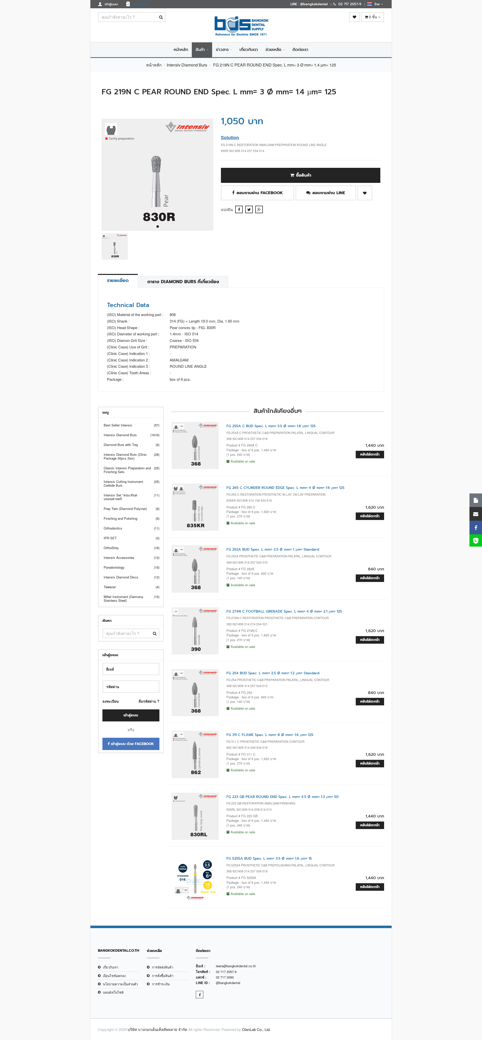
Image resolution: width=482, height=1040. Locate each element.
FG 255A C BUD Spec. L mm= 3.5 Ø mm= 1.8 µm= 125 (271, 426)
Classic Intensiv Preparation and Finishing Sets (128, 470)
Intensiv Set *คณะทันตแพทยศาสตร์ (128, 497)
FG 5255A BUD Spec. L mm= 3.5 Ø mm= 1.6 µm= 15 (269, 858)
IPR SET (128, 538)
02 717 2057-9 (226, 971)
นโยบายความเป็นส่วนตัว (120, 984)
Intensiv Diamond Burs (187, 65)
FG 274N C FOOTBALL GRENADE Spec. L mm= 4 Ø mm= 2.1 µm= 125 (284, 611)
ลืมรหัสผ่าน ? (149, 701)
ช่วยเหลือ (273, 50)
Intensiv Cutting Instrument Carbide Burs (128, 483)
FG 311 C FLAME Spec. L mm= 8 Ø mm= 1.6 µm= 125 (269, 734)
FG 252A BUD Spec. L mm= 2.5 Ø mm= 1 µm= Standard (272, 549)
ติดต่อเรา (300, 50)
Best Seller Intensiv (128, 425)
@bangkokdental (228, 982)
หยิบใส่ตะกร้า (370, 454)
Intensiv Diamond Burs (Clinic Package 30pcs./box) (128, 456)
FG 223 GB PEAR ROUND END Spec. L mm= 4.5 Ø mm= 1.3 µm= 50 (282, 796)
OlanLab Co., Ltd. (256, 1029)
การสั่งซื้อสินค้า (162, 975)
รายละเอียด (118, 280)
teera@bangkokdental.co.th (236, 965)
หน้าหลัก (181, 50)
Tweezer (128, 587)
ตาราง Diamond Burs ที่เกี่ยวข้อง (183, 281)
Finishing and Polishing (128, 518)
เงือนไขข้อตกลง (114, 975)
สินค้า (200, 50)
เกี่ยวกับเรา (248, 50)
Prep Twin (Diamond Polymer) (128, 508)
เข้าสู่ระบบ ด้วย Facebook (132, 744)
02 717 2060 (225, 977)
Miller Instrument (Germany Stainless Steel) (128, 598)
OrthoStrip (128, 548)
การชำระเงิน (161, 984)
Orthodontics (128, 528)
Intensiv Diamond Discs (128, 577)
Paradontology (128, 567)
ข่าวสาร (222, 50)
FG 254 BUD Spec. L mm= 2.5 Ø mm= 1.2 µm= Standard (272, 673)
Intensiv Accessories (128, 557)
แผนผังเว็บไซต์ (113, 992)
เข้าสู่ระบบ (131, 715)
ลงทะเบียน (110, 701)
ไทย (376, 4)
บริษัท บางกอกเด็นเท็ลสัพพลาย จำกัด (157, 1029)
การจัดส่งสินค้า (162, 967)
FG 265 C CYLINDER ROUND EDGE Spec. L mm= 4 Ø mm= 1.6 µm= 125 (285, 487)
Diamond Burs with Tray (128, 445)
